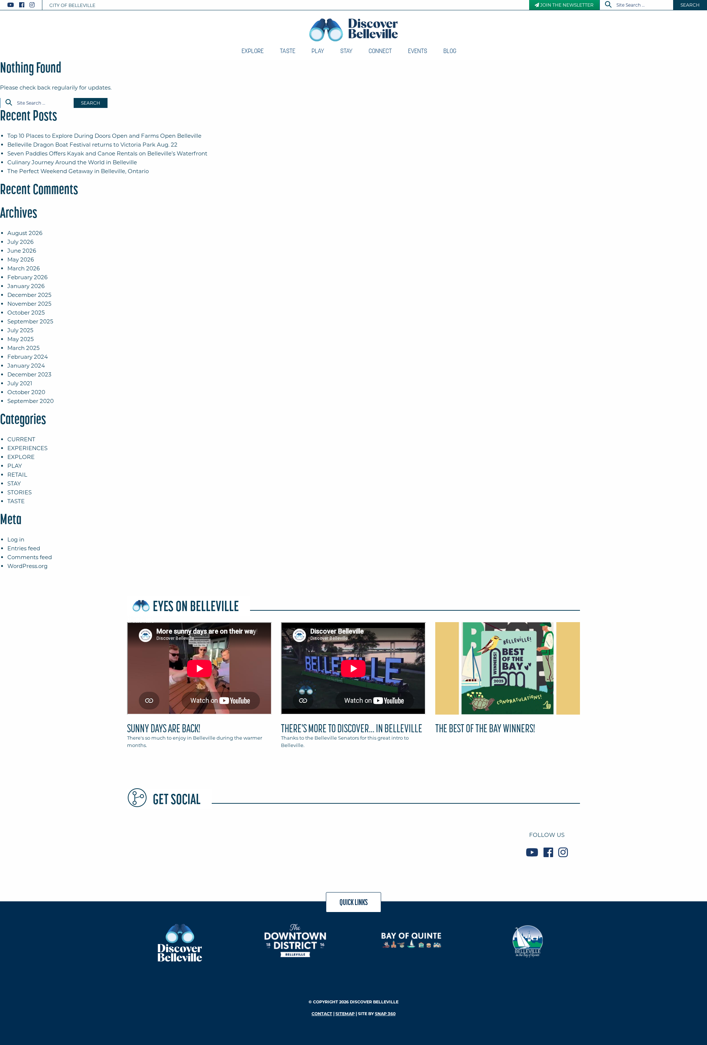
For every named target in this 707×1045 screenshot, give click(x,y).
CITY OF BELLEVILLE (72, 5)
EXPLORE (21, 456)
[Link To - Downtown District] (295, 940)
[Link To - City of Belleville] (527, 940)
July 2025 (20, 330)
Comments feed (29, 557)
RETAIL (17, 474)
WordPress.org (27, 565)
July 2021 (19, 383)
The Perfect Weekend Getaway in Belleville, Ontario (78, 171)
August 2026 (24, 232)
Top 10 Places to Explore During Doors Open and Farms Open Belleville (104, 135)
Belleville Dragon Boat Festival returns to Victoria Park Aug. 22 (92, 144)
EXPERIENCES (27, 448)
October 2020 (26, 392)
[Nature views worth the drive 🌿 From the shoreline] (239, 843)
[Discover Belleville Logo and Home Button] (354, 30)
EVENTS (417, 51)
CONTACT (322, 1013)
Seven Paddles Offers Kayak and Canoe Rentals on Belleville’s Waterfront (107, 153)
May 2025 (20, 339)
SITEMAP (345, 1013)
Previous (125, 671)
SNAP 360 (385, 1013)
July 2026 (20, 241)
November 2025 (29, 303)
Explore (253, 51)
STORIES (19, 492)
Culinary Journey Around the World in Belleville (72, 162)
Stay (346, 51)
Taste (287, 51)
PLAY (14, 465)
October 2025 (26, 312)
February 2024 (27, 356)
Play (318, 51)
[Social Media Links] (24, 5)
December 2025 (29, 294)
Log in (15, 539)
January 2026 (26, 286)
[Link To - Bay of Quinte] (411, 940)
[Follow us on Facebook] (21, 5)
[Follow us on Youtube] (11, 5)
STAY (14, 483)
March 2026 (23, 268)
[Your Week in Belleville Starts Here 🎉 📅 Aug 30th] (163, 843)
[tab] (199, 688)
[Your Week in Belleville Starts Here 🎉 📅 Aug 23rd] (391, 843)
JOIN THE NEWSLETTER (566, 5)
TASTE (16, 501)
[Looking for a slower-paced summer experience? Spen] (315, 843)
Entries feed (23, 548)
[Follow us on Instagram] (32, 5)
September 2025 (30, 321)
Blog (449, 51)
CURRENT (21, 439)
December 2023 (29, 374)
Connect (380, 51)
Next (581, 671)
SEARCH (690, 5)
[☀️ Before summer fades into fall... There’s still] (466, 843)
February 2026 (27, 277)
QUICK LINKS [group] (354, 902)
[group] (353, 688)
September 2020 (30, 400)
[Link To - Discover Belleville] (179, 942)
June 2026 (21, 250)
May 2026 (20, 259)
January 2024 (26, 365)
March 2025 (23, 347)
